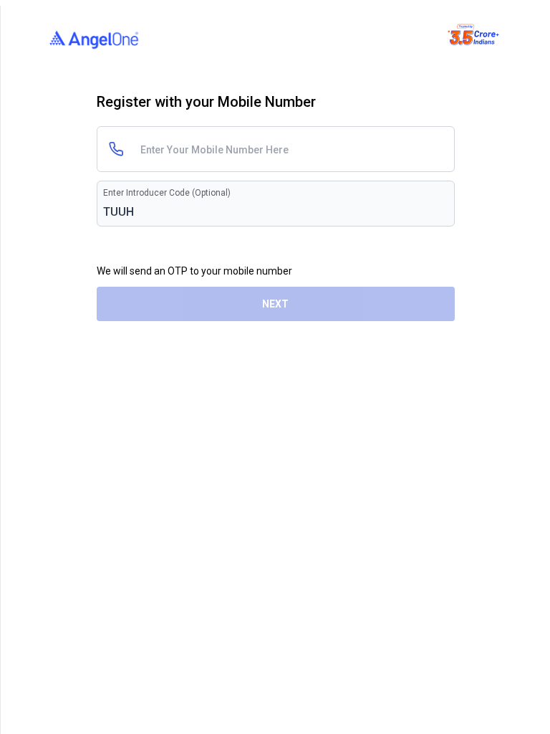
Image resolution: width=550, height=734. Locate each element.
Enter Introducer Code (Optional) (167, 193)
